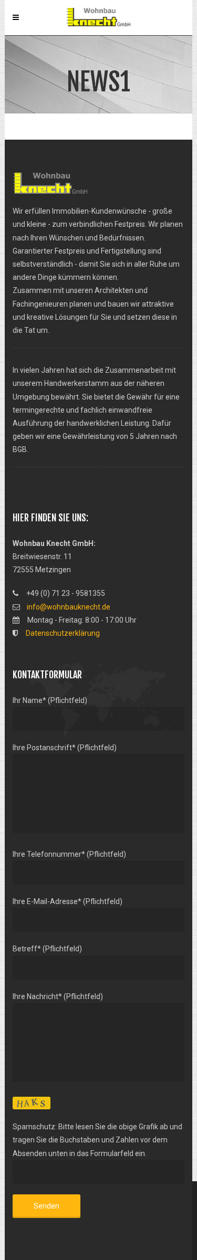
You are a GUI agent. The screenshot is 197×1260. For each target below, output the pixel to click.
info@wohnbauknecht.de (68, 607)
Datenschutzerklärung (63, 633)
